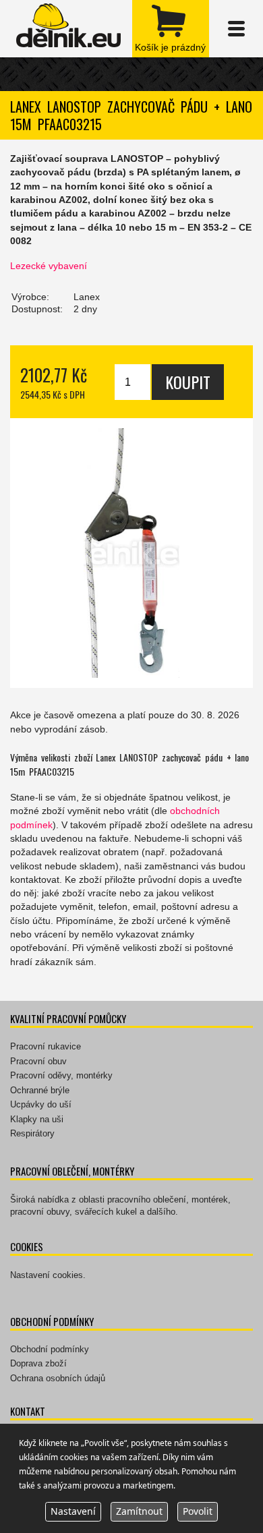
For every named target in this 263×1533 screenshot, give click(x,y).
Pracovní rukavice (45, 1046)
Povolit (197, 1511)
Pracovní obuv (38, 1061)
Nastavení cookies (46, 1275)
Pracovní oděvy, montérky (61, 1075)
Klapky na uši (36, 1119)
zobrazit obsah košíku (170, 28)
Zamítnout (139, 1511)
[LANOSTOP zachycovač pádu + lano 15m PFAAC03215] (131, 553)
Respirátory (32, 1133)
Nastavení (73, 1511)
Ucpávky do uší (40, 1104)
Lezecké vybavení (48, 265)
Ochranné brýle (39, 1090)
